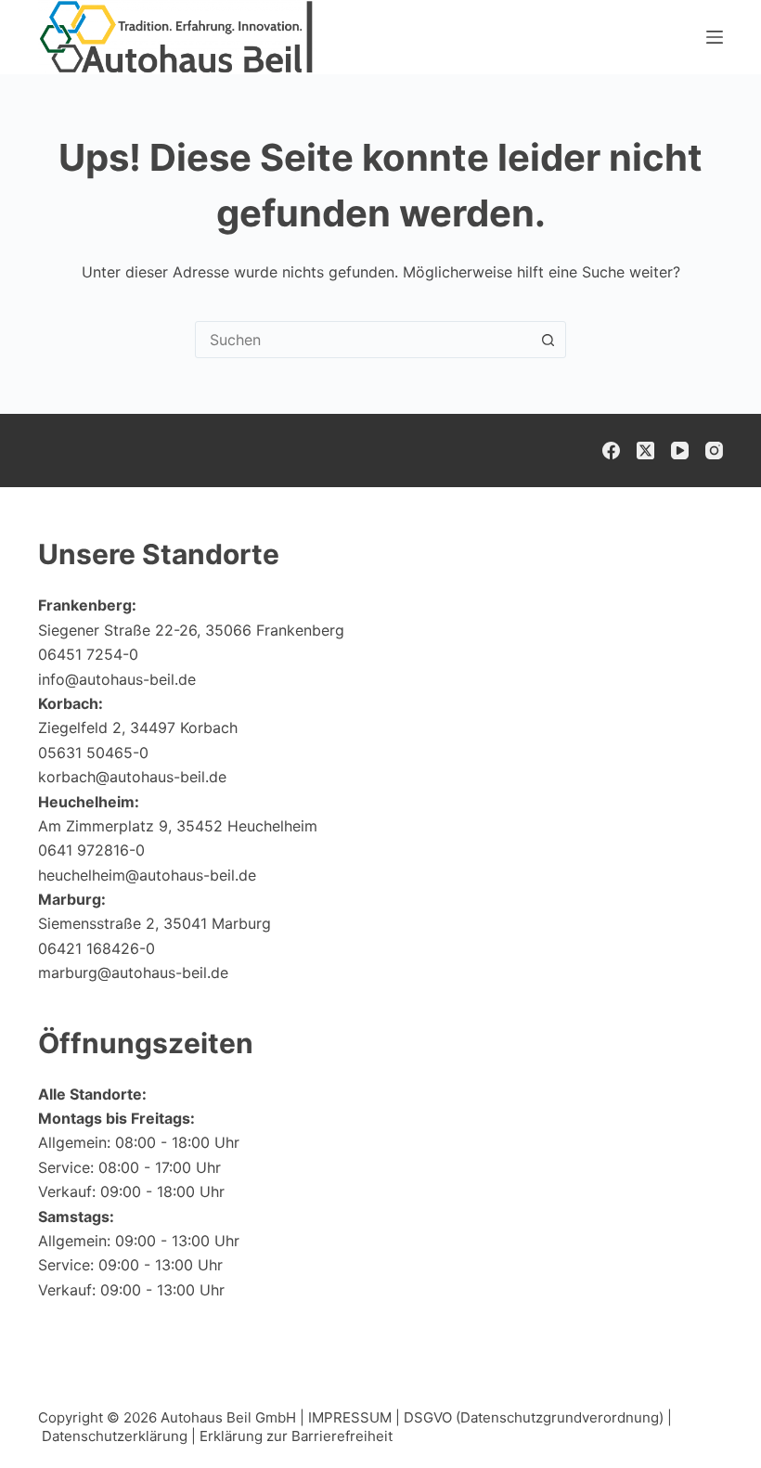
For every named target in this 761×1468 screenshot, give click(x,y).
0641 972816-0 (91, 850)
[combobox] (363, 339)
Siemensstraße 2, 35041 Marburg (154, 923)
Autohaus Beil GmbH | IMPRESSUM (276, 1417)
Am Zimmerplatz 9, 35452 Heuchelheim (177, 826)
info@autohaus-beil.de (117, 679)
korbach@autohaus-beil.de (132, 776)
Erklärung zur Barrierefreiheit (296, 1436)
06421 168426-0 (96, 948)
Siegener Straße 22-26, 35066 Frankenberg (191, 630)
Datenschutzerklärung (114, 1436)
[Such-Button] (547, 339)
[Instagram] (714, 450)
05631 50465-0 (93, 752)
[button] (701, 1417)
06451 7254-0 (88, 654)
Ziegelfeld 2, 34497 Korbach (138, 727)
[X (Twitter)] (645, 450)
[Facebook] (611, 450)
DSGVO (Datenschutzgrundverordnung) (534, 1417)
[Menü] (714, 37)
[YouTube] (680, 450)
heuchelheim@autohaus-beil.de (147, 875)
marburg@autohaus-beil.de (133, 972)
